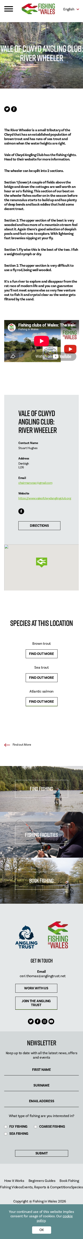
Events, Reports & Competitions (46, 1187)
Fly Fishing (18, 1127)
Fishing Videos (11, 1187)
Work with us (36, 988)
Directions (39, 525)
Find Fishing (41, 789)
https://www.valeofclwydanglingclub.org (44, 498)
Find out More (41, 654)
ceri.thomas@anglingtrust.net (43, 976)
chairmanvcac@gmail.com (35, 483)
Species (77, 1187)
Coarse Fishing (52, 1127)
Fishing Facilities (41, 835)
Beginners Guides (42, 1181)
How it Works (14, 1181)
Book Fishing (41, 880)
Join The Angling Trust (36, 1003)
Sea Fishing (18, 1134)
